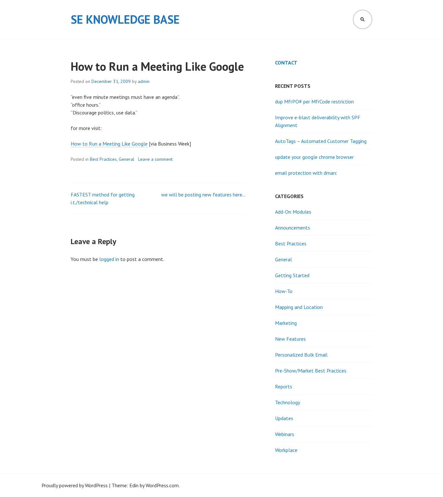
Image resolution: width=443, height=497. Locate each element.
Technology (287, 402)
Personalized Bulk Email (301, 354)
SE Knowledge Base (125, 19)
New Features (290, 339)
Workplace (286, 450)
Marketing (286, 323)
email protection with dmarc (306, 173)
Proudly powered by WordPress (75, 485)
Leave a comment (155, 159)
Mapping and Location (299, 307)
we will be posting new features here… (203, 194)
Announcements (292, 227)
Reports (283, 386)
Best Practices (103, 159)
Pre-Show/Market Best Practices (310, 370)
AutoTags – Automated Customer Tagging (320, 141)
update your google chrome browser (314, 157)
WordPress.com (162, 485)
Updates (284, 418)
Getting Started (292, 275)
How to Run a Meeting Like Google (109, 143)
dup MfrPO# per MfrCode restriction (314, 101)
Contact (286, 62)
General (126, 159)
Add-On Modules (293, 211)
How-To (284, 291)
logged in (109, 259)
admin (144, 81)
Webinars (284, 434)
